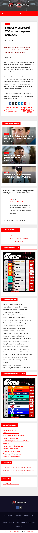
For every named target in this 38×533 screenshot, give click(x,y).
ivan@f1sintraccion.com (11, 484)
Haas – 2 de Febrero (10, 430)
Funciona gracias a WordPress (13, 515)
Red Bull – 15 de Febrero (11, 456)
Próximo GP (11, 522)
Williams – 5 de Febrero (11, 433)
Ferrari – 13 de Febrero (11, 449)
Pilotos (17, 522)
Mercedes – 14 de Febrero (12, 454)
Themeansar (19, 518)
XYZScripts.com (29, 531)
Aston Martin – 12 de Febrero (13, 446)
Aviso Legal (31, 522)
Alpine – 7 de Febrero (10, 438)
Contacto (19, 526)
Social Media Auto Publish (11, 531)
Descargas (24, 522)
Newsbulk (29, 515)
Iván (11, 199)
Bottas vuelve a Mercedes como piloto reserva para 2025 (17, 176)
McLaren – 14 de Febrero (11, 451)
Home (5, 522)
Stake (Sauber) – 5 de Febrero (13, 435)
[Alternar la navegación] (20, 13)
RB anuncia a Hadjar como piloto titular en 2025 (17, 156)
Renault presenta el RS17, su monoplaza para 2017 (12, 110)
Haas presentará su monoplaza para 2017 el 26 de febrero (25, 110)
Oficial (7, 24)
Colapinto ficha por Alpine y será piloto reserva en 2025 (18, 137)
